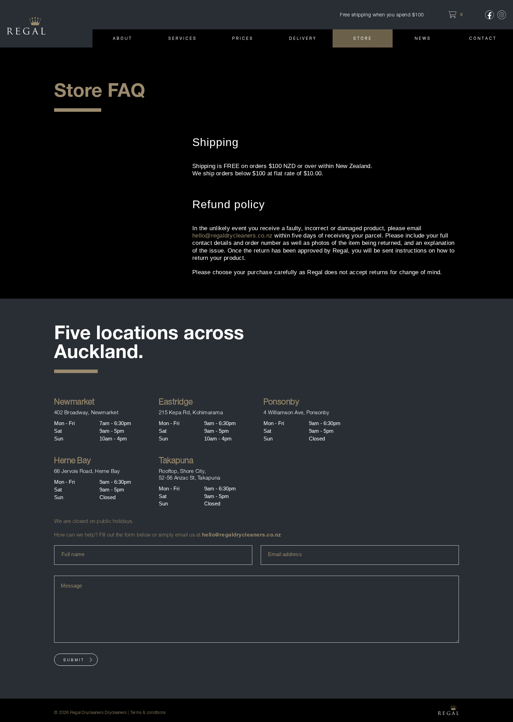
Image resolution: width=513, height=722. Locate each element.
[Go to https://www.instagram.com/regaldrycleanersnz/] (501, 14)
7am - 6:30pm (115, 423)
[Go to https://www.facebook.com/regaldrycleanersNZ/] (489, 14)
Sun (58, 439)
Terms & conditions (148, 712)
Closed (317, 439)
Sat (58, 431)
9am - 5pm (111, 431)
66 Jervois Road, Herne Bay (87, 471)
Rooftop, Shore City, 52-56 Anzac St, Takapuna (189, 474)
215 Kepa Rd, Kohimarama (191, 412)
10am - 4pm (113, 439)
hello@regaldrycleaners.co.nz (232, 235)
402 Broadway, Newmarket (86, 412)
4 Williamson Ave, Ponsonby (296, 412)
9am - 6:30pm (220, 423)
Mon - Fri (64, 423)
